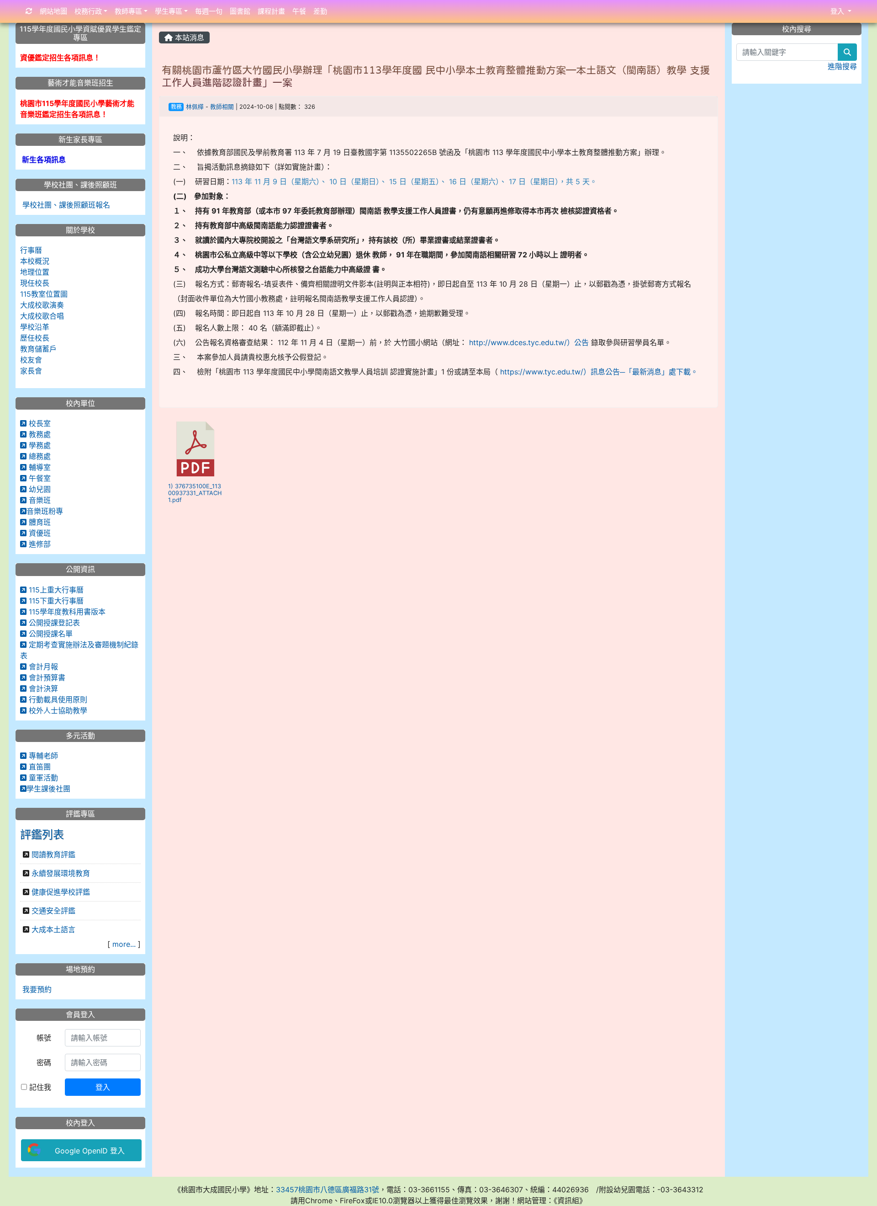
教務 (176, 106)
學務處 (38, 445)
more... (124, 944)
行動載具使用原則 (56, 699)
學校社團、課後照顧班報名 (65, 204)
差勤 (320, 11)
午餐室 (38, 478)
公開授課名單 (49, 633)
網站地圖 (53, 11)
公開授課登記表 (53, 622)
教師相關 (222, 106)
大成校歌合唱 (42, 315)
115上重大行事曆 (55, 589)
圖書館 (240, 11)
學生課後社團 (48, 788)
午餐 (299, 11)
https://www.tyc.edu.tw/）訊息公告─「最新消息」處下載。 (599, 371)
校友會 (31, 359)
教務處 (38, 434)
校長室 (38, 423)
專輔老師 (42, 755)
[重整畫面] (29, 12)
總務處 (38, 456)
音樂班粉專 (44, 511)
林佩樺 (195, 106)
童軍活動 (42, 777)
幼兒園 (38, 489)
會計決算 (42, 688)
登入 (102, 1087)
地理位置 (34, 272)
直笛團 (38, 766)
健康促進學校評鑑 (61, 891)
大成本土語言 (53, 929)
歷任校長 (34, 337)
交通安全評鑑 (53, 910)
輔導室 (38, 467)
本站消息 (188, 37)
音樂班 (38, 500)
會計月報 (42, 666)
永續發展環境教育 (61, 873)
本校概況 (34, 261)
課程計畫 (271, 11)
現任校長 (34, 283)
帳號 (44, 1037)
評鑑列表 (42, 834)
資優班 (38, 533)
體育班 (38, 522)
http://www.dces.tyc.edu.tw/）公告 (529, 342)
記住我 (39, 1087)
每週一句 (208, 11)
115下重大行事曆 (55, 600)
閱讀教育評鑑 (53, 854)
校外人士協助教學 (56, 710)
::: (161, 26)
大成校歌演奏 (42, 305)
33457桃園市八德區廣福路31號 (327, 1189)
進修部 (38, 544)
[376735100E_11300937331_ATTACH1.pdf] (195, 449)
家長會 (31, 370)
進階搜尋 (842, 66)
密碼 (44, 1062)
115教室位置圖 (44, 294)
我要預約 (36, 989)
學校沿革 (34, 326)
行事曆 (31, 250)
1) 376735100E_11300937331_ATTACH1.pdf (195, 493)
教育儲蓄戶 (38, 348)
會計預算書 (45, 677)
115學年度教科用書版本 (66, 611)
